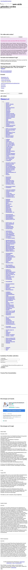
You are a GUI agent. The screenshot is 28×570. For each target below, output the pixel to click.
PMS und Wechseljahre (10, 272)
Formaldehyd (8, 187)
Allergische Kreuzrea (10, 107)
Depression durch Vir (10, 169)
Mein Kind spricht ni (10, 243)
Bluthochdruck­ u (9, 133)
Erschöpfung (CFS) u (10, 183)
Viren (7, 331)
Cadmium (8, 139)
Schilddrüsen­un (9, 293)
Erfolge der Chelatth (10, 181)
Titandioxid (8, 319)
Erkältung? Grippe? (10, 182)
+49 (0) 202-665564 (5, 80)
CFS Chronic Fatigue (10, 144)
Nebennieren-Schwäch (10, 256)
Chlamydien (8, 149)
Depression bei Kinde (10, 168)
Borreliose (8, 134)
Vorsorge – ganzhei (10, 335)
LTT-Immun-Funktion (10, 238)
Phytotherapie (8, 270)
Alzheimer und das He (10, 115)
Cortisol (7, 155)
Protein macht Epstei (10, 276)
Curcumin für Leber (10, 158)
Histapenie (8, 207)
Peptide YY (8, 269)
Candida (7, 140)
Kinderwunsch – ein (10, 222)
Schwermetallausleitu (10, 297)
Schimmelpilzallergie (10, 294)
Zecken (7, 348)
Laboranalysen (9, 230)
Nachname (3, 362)
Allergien (8, 106)
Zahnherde (8, 347)
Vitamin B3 (8, 332)
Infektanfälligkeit (9, 216)
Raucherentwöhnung (10, 283)
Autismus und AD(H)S (10, 125)
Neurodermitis (9, 259)
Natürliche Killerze (10, 255)
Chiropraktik (8, 148)
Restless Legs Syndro (10, 287)
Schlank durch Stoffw (10, 296)
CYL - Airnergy (9, 159)
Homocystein (8, 208)
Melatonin (8, 245)
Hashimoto (8, 199)
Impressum (22, 561)
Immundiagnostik (9, 214)
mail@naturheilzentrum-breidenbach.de (10, 83)
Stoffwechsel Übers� (10, 311)
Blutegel (7, 131)
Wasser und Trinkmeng (10, 339)
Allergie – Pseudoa (10, 104)
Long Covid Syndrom (10, 235)
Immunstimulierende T (10, 215)
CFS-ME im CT (9, 146)
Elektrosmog (8, 178)
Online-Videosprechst (10, 266)
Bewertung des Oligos (10, 129)
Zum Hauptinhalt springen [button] (6, 1)
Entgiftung (8, 179)
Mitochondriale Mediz (10, 248)
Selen (7, 301)
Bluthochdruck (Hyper (10, 132)
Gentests (7, 192)
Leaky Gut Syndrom (10, 233)
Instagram (3, 86)
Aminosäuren (8, 118)
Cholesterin (8, 152)
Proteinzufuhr (8, 277)
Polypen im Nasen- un (10, 274)
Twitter (2, 88)
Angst (7, 119)
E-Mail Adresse (4, 359)
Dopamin (8, 174)
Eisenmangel (8, 176)
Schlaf (7, 295)
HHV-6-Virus (8, 203)
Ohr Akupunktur (9, 265)
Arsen (7, 120)
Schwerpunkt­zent (9, 300)
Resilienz (8, 286)
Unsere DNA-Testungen (11, 327)
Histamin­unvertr (9, 206)
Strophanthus (8, 313)
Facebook (3, 84)
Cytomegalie (8, 160)
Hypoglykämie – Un (10, 212)
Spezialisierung (9, 308)
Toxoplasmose (9, 320)
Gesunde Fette (9, 193)
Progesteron (8, 275)
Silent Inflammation (10, 304)
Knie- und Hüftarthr (10, 223)
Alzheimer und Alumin (10, 114)
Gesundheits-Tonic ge (10, 196)
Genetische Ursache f (10, 191)
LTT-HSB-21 (8, 236)
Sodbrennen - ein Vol (10, 307)
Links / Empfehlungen (16, 562)
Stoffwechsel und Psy (10, 312)
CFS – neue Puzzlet (10, 142)
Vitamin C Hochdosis (10, 334)
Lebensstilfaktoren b (10, 234)
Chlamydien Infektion (10, 151)
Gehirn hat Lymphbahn (10, 189)
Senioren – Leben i (10, 302)
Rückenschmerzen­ (9, 289)
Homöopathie (8, 209)
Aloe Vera (8, 109)
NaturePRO (8, 254)
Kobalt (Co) (8, 225)
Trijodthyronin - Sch (10, 322)
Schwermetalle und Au (10, 299)
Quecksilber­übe (9, 281)
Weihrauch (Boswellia (10, 341)
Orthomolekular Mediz (10, 267)
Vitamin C (8, 333)
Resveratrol (8, 288)
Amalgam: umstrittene (10, 117)
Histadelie (8, 205)
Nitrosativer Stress (9, 262)
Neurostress (8, 260)
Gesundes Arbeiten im (10, 194)
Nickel (7, 261)
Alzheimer (8, 112)
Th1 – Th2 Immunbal (10, 317)
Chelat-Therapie (9, 147)
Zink (7, 349)
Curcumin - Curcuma (10, 156)
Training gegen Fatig (10, 321)
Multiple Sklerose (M (10, 250)
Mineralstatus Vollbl (10, 247)
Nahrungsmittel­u (9, 253)
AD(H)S (7, 102)
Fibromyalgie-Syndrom (10, 186)
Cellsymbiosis (8, 141)
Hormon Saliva (9, 211)
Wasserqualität (9, 340)
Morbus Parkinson (9, 249)
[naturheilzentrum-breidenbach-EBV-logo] (7, 19)
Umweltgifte (8, 326)
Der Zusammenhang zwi (11, 172)
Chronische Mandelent (10, 153)
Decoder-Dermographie (10, 167)
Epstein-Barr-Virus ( (10, 180)
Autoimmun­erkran (9, 126)
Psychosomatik (9, 279)
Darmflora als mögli (10, 164)
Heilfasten (8, 200)
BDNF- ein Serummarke (11, 128)
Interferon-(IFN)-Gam (10, 219)
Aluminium (8, 111)
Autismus (8, 124)
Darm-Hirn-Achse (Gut (10, 162)
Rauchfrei (8, 285)
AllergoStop (8, 108)
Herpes (7, 202)
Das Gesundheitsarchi (10, 166)
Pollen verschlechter (10, 273)
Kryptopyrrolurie (9, 228)
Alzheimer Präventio (10, 113)
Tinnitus (7, 318)
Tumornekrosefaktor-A (10, 324)
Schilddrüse (8, 292)
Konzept (3, 68)
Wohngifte (8, 342)
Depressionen (8, 171)
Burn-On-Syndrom (10, 135)
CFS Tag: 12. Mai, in (10, 145)
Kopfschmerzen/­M (9, 227)
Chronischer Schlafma (10, 154)
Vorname (2, 360)
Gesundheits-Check (10, 195)
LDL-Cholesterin (9, 232)
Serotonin (8, 303)
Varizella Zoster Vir (10, 329)
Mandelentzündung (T (10, 240)
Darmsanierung (9, 165)
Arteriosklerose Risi (10, 121)
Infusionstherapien (9, 218)
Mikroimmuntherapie (10, 246)
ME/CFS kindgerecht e (10, 241)
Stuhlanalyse (8, 314)
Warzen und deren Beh (10, 338)
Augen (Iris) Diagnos (10, 122)
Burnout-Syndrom (9, 137)
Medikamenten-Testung (10, 242)
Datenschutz (9, 562)
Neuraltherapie (9, 258)
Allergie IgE (8, 105)
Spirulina (7, 309)
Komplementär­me (9, 226)
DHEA (7, 173)
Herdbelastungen (9, 201)
